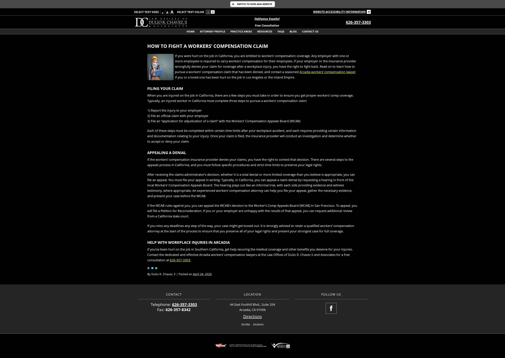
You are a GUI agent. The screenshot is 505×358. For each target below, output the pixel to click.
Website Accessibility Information (339, 12)
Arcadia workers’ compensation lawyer (327, 72)
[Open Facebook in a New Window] (331, 308)
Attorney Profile (212, 31)
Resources (264, 31)
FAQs (280, 31)
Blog (293, 31)
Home (191, 31)
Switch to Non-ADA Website (254, 4)
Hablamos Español (267, 19)
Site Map (245, 324)
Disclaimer (258, 324)
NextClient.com (261, 346)
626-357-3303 (358, 22)
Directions (252, 316)
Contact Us (310, 31)
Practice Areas (241, 31)
